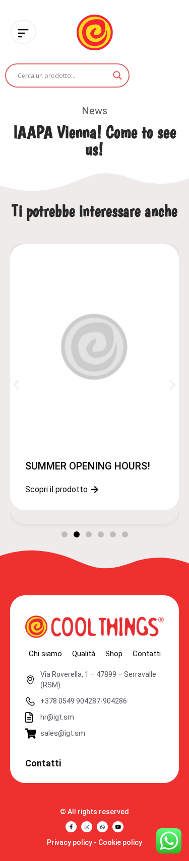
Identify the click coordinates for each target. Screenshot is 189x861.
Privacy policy (69, 842)
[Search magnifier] (117, 75)
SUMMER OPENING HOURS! (87, 466)
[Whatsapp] (102, 826)
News (94, 111)
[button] (16, 384)
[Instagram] (86, 826)
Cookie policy (120, 842)
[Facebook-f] (71, 826)
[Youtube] (117, 826)
